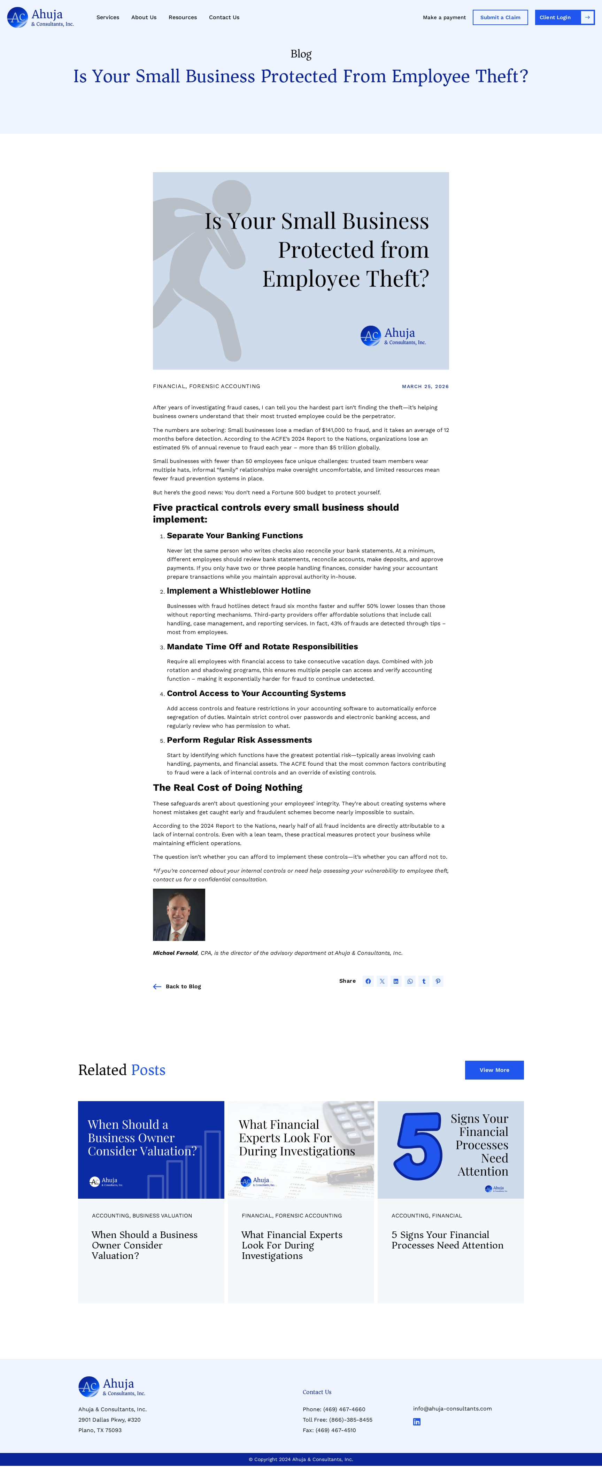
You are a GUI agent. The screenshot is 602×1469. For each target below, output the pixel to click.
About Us (143, 17)
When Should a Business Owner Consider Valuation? (145, 1245)
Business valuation (162, 1215)
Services (108, 17)
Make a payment (444, 17)
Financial (169, 386)
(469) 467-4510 (336, 1430)
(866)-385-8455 (350, 1419)
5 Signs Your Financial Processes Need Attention (448, 1240)
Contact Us (224, 17)
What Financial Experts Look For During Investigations (292, 1245)
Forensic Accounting (225, 386)
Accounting (110, 1215)
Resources (183, 17)
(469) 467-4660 (344, 1409)
